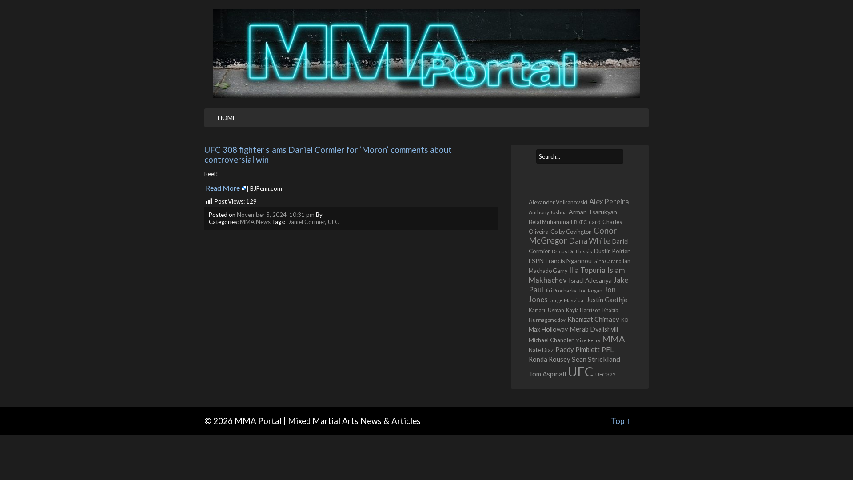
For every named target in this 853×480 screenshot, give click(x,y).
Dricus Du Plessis (572, 251)
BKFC (580, 222)
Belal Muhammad (550, 222)
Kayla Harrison (583, 310)
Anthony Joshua (548, 212)
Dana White (589, 240)
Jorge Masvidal (567, 300)
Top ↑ (621, 421)
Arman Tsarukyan (593, 212)
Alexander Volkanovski (558, 202)
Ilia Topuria (587, 270)
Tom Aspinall (547, 374)
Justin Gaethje (606, 300)
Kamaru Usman (546, 310)
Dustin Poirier (612, 251)
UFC (333, 221)
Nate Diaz (541, 349)
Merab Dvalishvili (594, 329)
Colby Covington (571, 231)
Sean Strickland (596, 359)
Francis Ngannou (569, 260)
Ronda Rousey (549, 359)
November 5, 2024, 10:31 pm (276, 214)
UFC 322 (605, 374)
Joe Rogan (590, 290)
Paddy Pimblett (577, 349)
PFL (608, 349)
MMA (613, 338)
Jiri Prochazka (561, 290)
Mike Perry (587, 340)
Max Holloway (548, 329)
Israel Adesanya (590, 280)
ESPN (536, 260)
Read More (223, 188)
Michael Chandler (551, 340)
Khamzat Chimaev (593, 319)
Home (227, 117)
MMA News (255, 221)
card (595, 221)
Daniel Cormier (306, 221)
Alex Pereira (609, 201)
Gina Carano (607, 261)
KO (624, 320)
